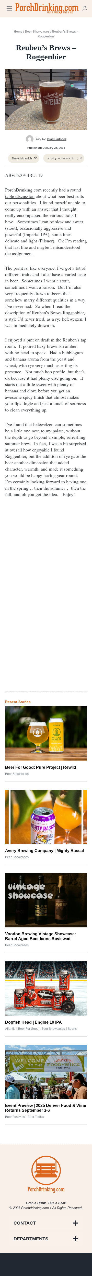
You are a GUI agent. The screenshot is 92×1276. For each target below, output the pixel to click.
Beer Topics (36, 1117)
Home (18, 31)
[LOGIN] (85, 8)
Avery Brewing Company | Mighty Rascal (44, 850)
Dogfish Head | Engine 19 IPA (33, 1022)
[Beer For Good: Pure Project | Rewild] (46, 733)
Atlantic (10, 1029)
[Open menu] (9, 8)
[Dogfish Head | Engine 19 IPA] (46, 988)
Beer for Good (28, 1029)
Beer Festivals (15, 1117)
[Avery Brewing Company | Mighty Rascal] (46, 817)
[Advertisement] (46, 603)
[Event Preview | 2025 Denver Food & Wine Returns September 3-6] (46, 1072)
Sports (72, 1029)
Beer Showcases (37, 31)
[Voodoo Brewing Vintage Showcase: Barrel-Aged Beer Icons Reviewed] (46, 900)
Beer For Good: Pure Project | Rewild (40, 767)
